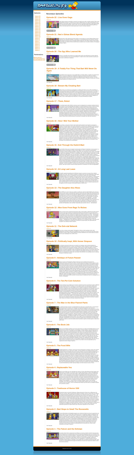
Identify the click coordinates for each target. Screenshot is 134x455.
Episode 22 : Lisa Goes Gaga (59, 17)
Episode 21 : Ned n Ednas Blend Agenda (64, 34)
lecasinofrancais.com (39, 60)
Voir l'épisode (50, 30)
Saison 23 (37, 17)
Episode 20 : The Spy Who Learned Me (64, 51)
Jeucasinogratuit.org (39, 58)
